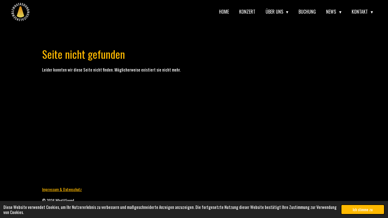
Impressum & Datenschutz (62, 189)
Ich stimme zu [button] (363, 209)
